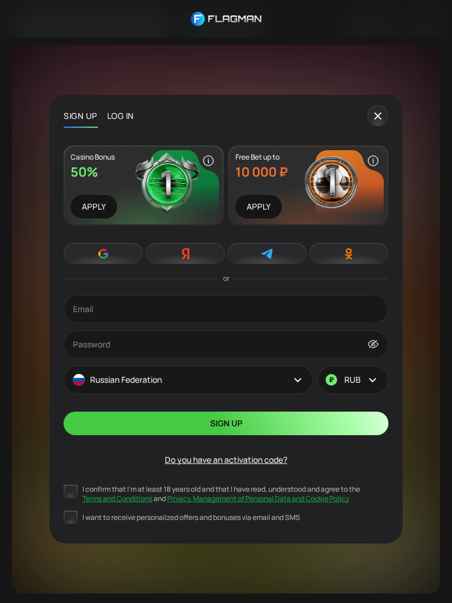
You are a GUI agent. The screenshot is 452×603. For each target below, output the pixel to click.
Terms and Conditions (117, 498)
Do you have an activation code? (226, 459)
